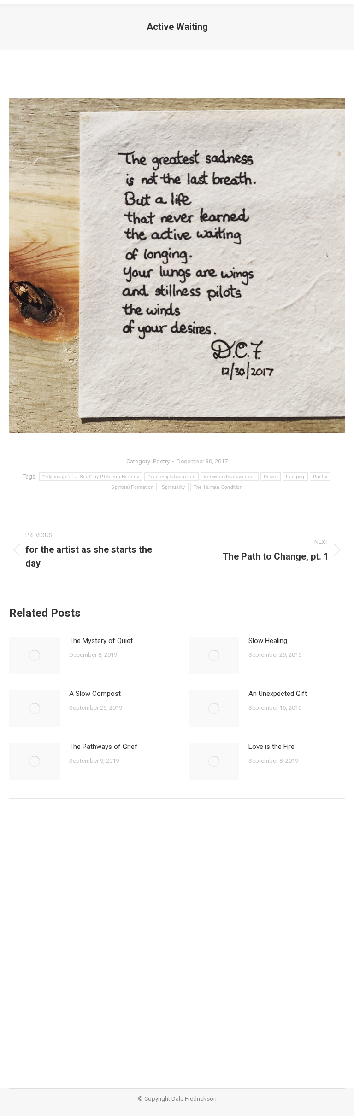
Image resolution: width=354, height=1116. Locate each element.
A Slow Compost (95, 693)
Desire (271, 476)
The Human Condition (218, 487)
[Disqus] (177, 937)
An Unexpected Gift (277, 693)
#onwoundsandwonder (229, 476)
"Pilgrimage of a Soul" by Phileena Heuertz (91, 476)
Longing (295, 476)
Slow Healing (267, 641)
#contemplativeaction (171, 476)
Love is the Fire (271, 746)
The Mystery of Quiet (101, 641)
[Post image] (34, 655)
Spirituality (173, 487)
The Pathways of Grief (103, 746)
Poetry (161, 461)
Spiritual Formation (132, 487)
